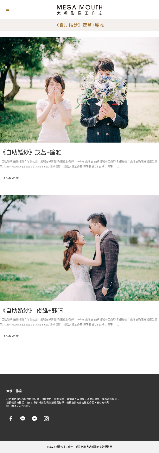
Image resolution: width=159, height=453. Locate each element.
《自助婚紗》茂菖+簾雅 (30, 152)
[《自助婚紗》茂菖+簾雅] (79, 90)
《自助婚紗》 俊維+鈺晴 (31, 310)
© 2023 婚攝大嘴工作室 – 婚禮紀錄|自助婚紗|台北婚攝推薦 (79, 446)
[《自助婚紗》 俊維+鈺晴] (79, 248)
